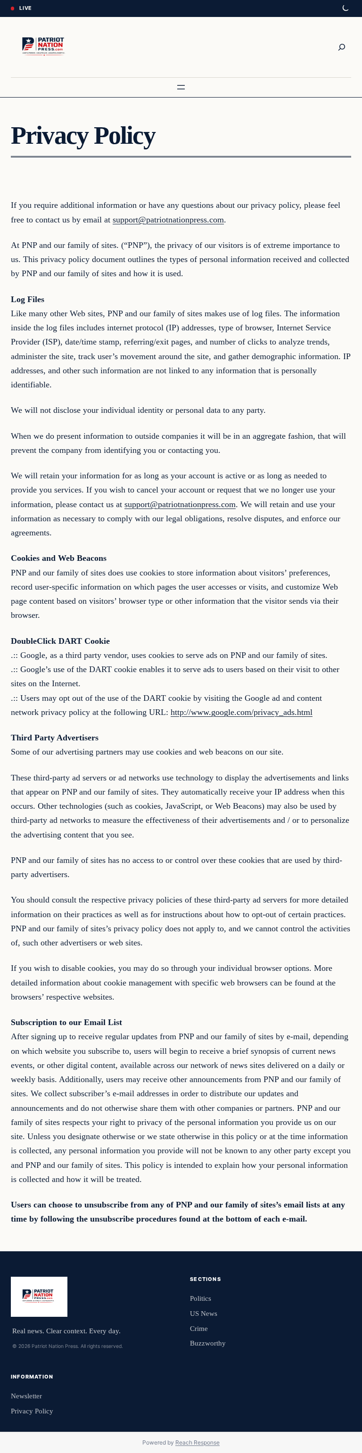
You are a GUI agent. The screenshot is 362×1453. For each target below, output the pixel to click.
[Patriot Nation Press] (45, 47)
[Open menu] (181, 87)
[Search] (341, 47)
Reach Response (197, 1442)
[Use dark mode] (345, 8)
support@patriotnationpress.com (168, 219)
